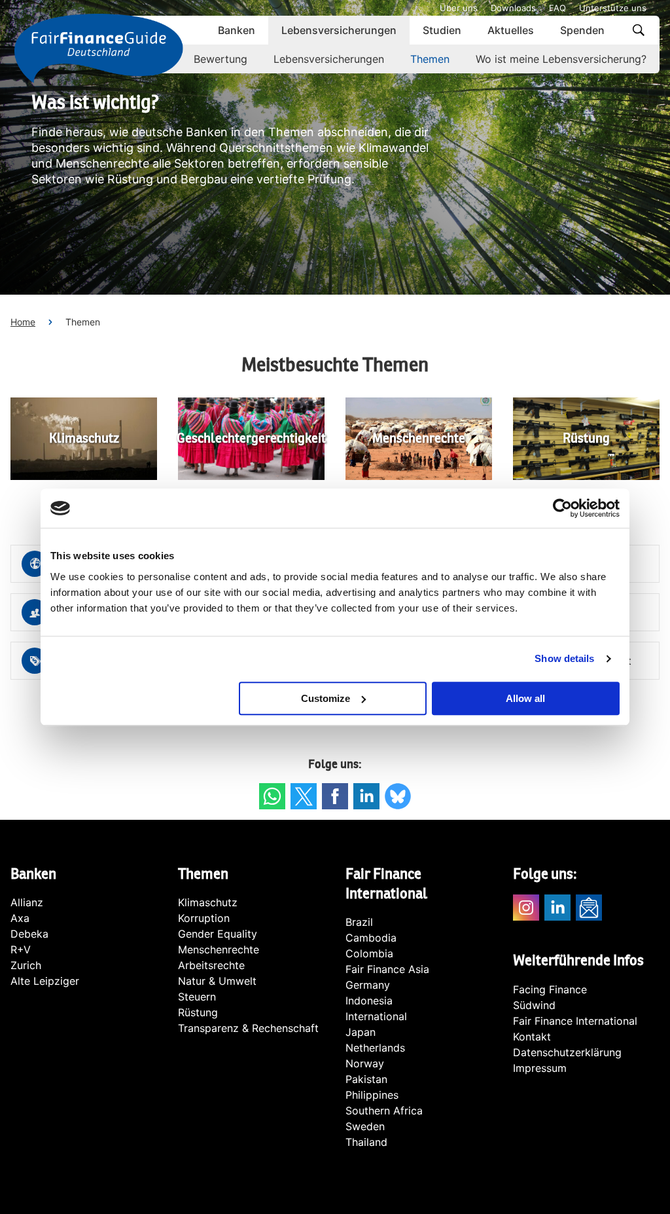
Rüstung (198, 1012)
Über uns (459, 8)
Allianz (26, 902)
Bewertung (220, 58)
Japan (360, 1032)
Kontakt (532, 1036)
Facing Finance (550, 989)
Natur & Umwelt (217, 980)
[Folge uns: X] (304, 796)
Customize (325, 698)
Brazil (359, 922)
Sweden (365, 1126)
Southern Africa (384, 1110)
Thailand (366, 1142)
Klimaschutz (208, 902)
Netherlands (375, 1047)
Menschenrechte (218, 949)
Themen (430, 58)
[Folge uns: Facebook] (335, 796)
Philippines (371, 1094)
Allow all (525, 698)
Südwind (534, 1005)
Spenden (582, 30)
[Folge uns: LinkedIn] (366, 796)
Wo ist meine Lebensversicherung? (561, 58)
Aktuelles (510, 30)
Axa (19, 918)
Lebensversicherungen (339, 30)
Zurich (25, 965)
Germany (367, 984)
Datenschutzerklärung (567, 1052)
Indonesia (369, 1000)
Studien (442, 30)
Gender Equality (217, 933)
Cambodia (371, 937)
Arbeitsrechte (211, 965)
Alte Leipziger (44, 980)
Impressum (540, 1068)
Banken (236, 30)
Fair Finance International (575, 1020)
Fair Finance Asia (387, 969)
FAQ (557, 8)
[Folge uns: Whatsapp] (272, 796)
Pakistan (366, 1079)
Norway (364, 1063)
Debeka (29, 933)
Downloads (513, 8)
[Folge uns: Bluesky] (398, 796)
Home (22, 321)
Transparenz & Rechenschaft (248, 1028)
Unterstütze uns (612, 8)
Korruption (204, 918)
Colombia (369, 953)
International (376, 1016)
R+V (20, 949)
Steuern (197, 996)
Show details (564, 658)
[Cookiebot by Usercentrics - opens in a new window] (562, 508)
